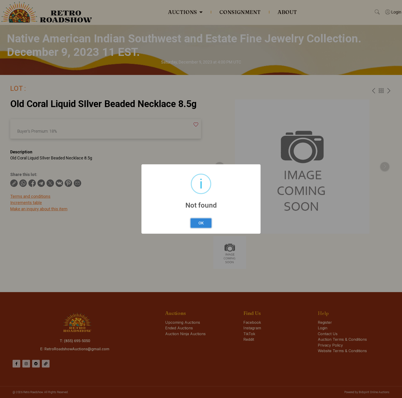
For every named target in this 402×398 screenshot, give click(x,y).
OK (201, 223)
